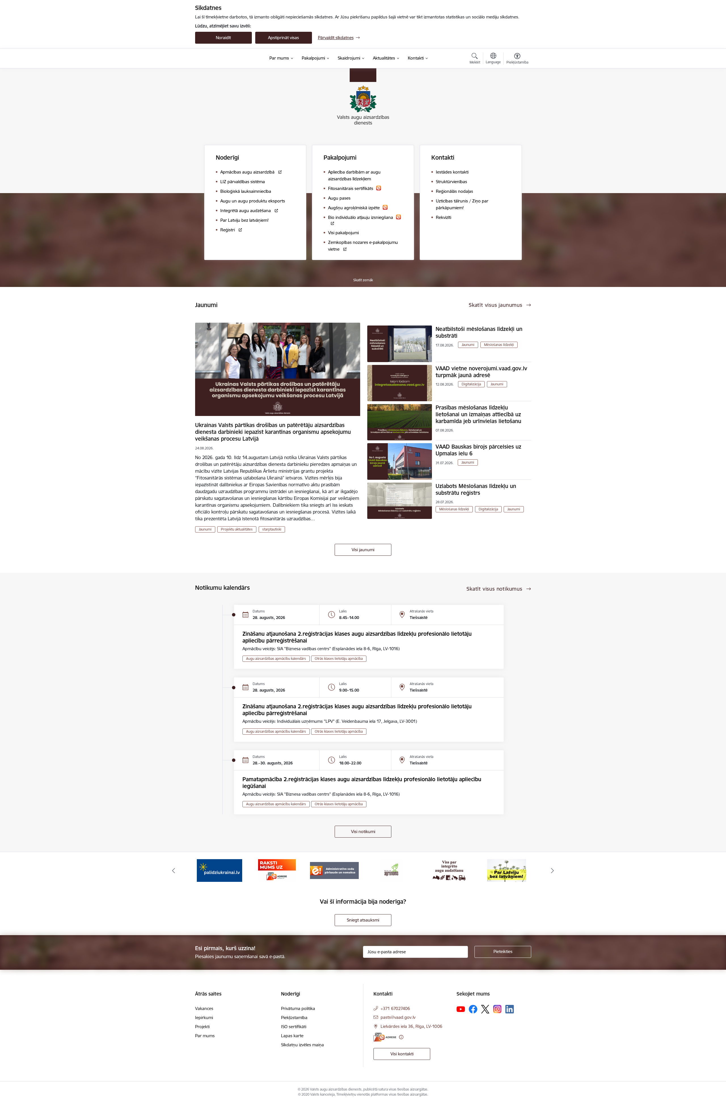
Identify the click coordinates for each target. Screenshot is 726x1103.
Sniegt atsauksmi (363, 920)
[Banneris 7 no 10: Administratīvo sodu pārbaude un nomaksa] (334, 870)
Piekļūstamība (294, 1017)
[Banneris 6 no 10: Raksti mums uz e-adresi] (277, 870)
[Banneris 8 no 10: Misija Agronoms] (391, 870)
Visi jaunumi (363, 549)
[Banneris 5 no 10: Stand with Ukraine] (219, 870)
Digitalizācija (471, 384)
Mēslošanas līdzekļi (499, 345)
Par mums (205, 1035)
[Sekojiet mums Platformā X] (485, 1009)
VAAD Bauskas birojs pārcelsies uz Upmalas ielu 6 (478, 450)
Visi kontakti (402, 1053)
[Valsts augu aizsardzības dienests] (229, 58)
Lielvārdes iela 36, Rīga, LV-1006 (411, 1026)
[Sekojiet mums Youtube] (461, 1008)
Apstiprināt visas (283, 37)
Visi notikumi (363, 831)
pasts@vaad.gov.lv (398, 1017)
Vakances (204, 1008)
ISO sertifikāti (293, 1026)
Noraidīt (223, 37)
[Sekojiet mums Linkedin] (509, 1009)
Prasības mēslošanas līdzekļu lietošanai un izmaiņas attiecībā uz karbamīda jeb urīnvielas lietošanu (478, 414)
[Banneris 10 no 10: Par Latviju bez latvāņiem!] (506, 870)
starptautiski (271, 529)
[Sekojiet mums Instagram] (497, 1009)
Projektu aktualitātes (237, 529)
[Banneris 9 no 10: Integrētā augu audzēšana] (449, 870)
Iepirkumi (204, 1017)
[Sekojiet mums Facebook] (473, 1009)
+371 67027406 (395, 1008)
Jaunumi (205, 529)
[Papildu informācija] (401, 1037)
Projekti (202, 1026)
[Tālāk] (552, 870)
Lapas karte (292, 1035)
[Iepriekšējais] (173, 870)
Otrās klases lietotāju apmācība (339, 658)
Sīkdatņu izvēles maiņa (302, 1044)
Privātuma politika (298, 1008)
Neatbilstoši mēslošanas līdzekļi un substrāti (479, 332)
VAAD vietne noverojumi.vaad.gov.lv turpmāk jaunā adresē (481, 372)
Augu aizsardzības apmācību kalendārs (276, 658)
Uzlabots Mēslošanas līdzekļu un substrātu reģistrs (476, 489)
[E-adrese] (384, 1037)
